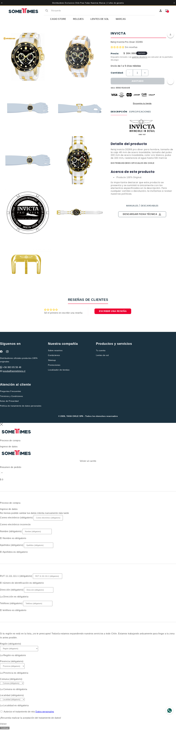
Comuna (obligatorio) (11, 679)
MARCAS (121, 19)
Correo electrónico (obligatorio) (16, 517)
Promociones (54, 365)
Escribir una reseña (113, 311)
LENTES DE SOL (99, 19)
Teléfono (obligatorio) (11, 603)
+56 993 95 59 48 (12, 367)
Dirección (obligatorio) (12, 590)
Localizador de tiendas (58, 370)
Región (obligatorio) (10, 644)
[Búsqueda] (47, 11)
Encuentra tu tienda (142, 103)
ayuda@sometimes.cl (14, 371)
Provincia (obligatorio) (11, 661)
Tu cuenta (100, 350)
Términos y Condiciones (11, 396)
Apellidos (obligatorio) (11, 545)
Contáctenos (54, 355)
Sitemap (52, 360)
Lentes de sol (102, 355)
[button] (170, 34)
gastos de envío (139, 57)
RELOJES (78, 19)
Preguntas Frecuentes (10, 391)
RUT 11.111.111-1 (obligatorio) (16, 576)
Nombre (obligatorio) (11, 531)
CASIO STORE (58, 19)
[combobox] (103, 10)
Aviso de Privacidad (9, 401)
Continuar (5, 728)
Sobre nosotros (55, 350)
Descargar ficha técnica (142, 214)
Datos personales (44, 711)
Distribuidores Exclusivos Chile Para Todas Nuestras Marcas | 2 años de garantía (88, 3)
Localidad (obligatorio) (12, 695)
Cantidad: (117, 73)
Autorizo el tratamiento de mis (29, 711)
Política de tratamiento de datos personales (20, 406)
